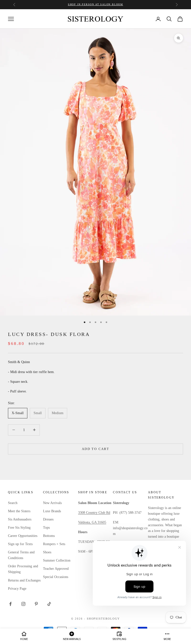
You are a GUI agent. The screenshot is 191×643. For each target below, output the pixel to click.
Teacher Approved (56, 569)
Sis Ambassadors (19, 519)
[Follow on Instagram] (23, 603)
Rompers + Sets (54, 544)
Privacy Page (17, 588)
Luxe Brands (52, 511)
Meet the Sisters (19, 511)
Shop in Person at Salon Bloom (95, 4)
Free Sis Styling (19, 527)
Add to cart (95, 449)
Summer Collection (56, 560)
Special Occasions (55, 577)
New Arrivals (52, 503)
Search (12, 503)
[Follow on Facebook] (10, 603)
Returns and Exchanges (24, 580)
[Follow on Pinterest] (36, 603)
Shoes (47, 552)
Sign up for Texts (20, 544)
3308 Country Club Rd (94, 512)
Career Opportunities (22, 536)
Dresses (48, 519)
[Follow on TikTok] (49, 603)
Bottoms (49, 536)
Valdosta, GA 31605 (92, 522)
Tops (46, 527)
